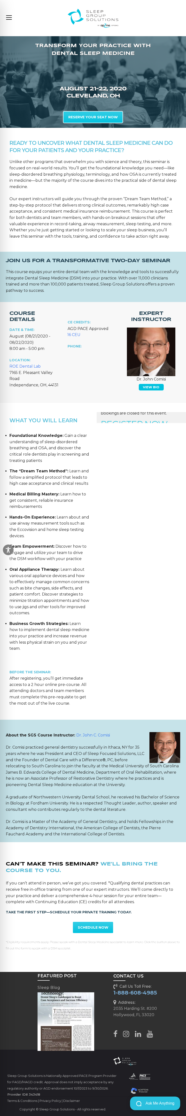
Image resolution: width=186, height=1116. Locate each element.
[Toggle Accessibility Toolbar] (8, 550)
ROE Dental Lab (25, 366)
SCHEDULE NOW (93, 927)
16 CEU (73, 334)
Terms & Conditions (22, 1101)
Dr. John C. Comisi (93, 735)
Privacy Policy (50, 1101)
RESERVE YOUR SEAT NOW (93, 117)
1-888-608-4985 (135, 992)
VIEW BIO (151, 387)
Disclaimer (71, 1101)
